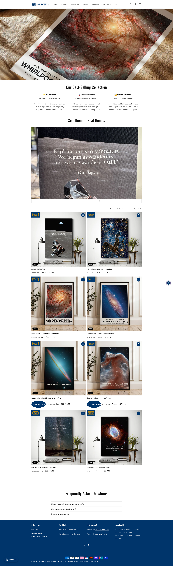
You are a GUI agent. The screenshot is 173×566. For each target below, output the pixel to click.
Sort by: (112, 209)
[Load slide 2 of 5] (80, 200)
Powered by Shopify (50, 561)
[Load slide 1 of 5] (77, 200)
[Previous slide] (73, 201)
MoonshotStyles (101, 534)
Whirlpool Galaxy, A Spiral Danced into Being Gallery (45, 333)
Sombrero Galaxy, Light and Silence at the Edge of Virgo (46, 398)
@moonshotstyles (102, 529)
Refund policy (94, 561)
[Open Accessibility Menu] (168, 283)
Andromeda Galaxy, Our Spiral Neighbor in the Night (100, 333)
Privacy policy (62, 561)
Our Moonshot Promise (39, 536)
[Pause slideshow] (100, 201)
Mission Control (36, 533)
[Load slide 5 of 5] (90, 200)
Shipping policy (84, 561)
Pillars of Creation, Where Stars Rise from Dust (99, 269)
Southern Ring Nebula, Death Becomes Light (98, 467)
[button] (107, 4)
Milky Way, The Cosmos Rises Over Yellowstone (43, 467)
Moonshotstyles (40, 561)
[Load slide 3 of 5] (83, 200)
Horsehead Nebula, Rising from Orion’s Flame (99, 398)
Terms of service (73, 561)
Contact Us (35, 529)
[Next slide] (95, 201)
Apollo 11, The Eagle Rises (38, 269)
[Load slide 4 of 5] (87, 200)
